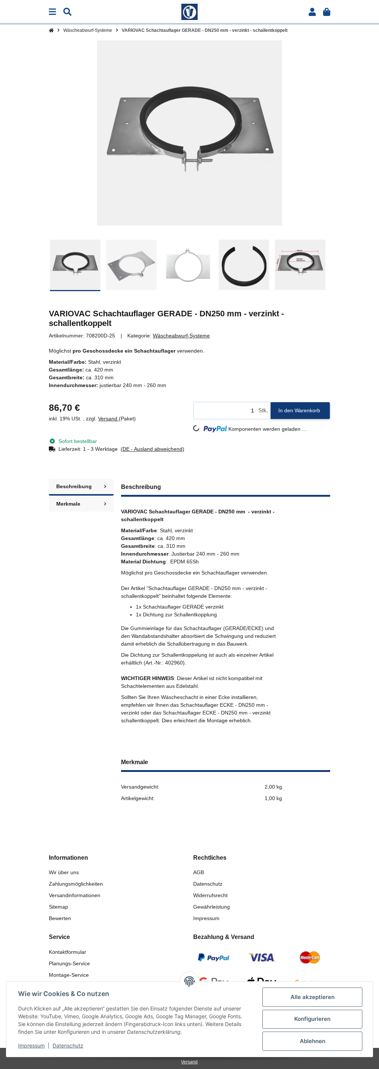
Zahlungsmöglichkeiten (76, 884)
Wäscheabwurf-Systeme (181, 336)
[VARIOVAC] (189, 11)
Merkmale (68, 504)
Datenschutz (207, 884)
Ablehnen (312, 1041)
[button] (312, 12)
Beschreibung (74, 486)
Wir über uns (64, 872)
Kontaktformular (67, 952)
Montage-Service (69, 975)
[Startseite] (51, 30)
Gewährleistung (211, 907)
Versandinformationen (74, 895)
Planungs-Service (69, 963)
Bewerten (60, 918)
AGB (198, 872)
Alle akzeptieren (313, 996)
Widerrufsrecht (210, 895)
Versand (108, 419)
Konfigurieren (312, 1018)
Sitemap (58, 907)
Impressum (206, 918)
